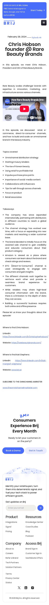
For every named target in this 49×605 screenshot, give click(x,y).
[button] (44, 22)
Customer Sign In (34, 553)
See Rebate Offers (34, 558)
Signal (8, 526)
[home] (8, 23)
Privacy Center (12, 578)
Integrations (11, 522)
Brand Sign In (32, 548)
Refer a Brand (12, 558)
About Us (10, 548)
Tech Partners (12, 562)
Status (9, 582)
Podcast (30, 536)
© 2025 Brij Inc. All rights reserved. (24, 598)
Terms (9, 574)
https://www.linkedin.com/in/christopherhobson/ (25, 336)
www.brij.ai (16, 369)
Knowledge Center (34, 522)
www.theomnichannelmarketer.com (20, 387)
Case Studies (32, 526)
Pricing (9, 531)
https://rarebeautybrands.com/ (26, 342)
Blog (28, 531)
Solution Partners (14, 567)
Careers (9, 553)
